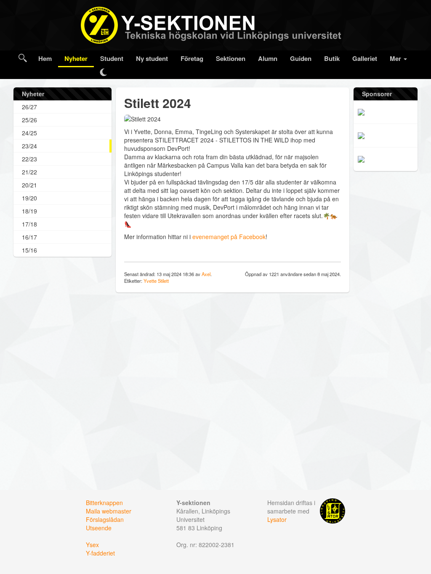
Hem (45, 58)
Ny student (152, 58)
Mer (396, 58)
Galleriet (364, 58)
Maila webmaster (108, 511)
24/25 (29, 133)
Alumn (267, 58)
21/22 (29, 172)
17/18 (29, 224)
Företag (192, 58)
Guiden (300, 58)
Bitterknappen (104, 502)
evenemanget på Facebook (229, 236)
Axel (206, 274)
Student (111, 58)
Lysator (277, 519)
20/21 (29, 185)
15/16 (29, 250)
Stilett (163, 280)
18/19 (29, 211)
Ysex (92, 544)
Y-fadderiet (100, 553)
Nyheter (76, 58)
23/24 (29, 146)
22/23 (29, 159)
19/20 (29, 198)
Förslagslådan (105, 519)
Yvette (150, 280)
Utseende (99, 528)
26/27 (29, 107)
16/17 (29, 237)
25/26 (29, 120)
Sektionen (230, 58)
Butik (332, 58)
